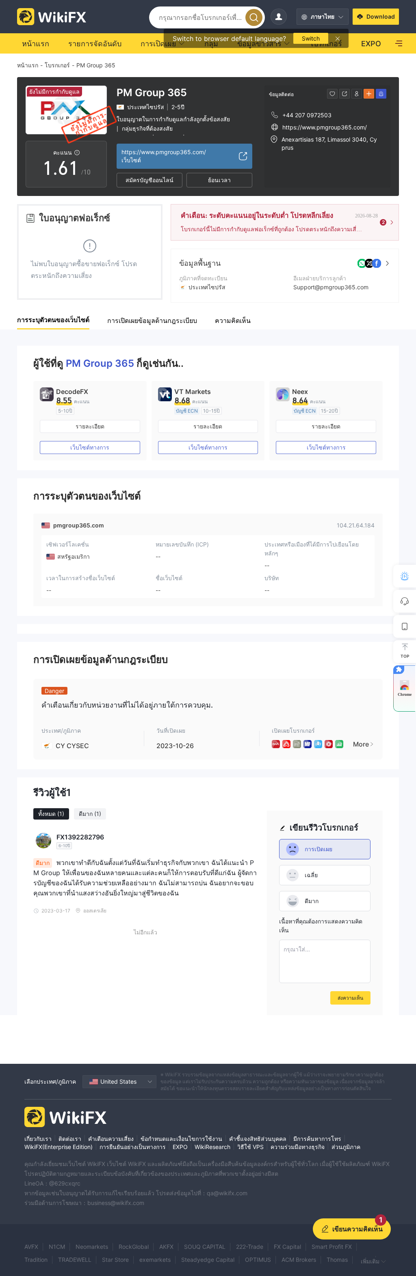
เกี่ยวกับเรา (38, 1138)
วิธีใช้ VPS (250, 1146)
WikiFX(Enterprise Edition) (58, 1146)
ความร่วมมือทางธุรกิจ (298, 1146)
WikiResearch (212, 1146)
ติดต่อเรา (69, 1138)
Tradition (36, 1259)
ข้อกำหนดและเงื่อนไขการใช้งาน (181, 1138)
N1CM (57, 1246)
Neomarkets (92, 1246)
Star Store (115, 1259)
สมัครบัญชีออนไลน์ (149, 179)
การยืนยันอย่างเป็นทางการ (133, 1146)
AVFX (31, 1246)
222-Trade (249, 1246)
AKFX (166, 1246)
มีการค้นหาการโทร (317, 1138)
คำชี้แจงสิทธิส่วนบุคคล (257, 1138)
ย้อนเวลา (219, 179)
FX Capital (287, 1246)
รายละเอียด (90, 426)
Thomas (337, 1259)
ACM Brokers (299, 1259)
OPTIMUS (258, 1259)
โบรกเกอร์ (57, 65)
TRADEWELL (74, 1259)
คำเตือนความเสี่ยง (111, 1138)
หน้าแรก (27, 65)
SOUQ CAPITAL (204, 1246)
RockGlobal (134, 1246)
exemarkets (155, 1259)
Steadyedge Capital (207, 1259)
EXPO (180, 1146)
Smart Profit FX (332, 1246)
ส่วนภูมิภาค (346, 1146)
